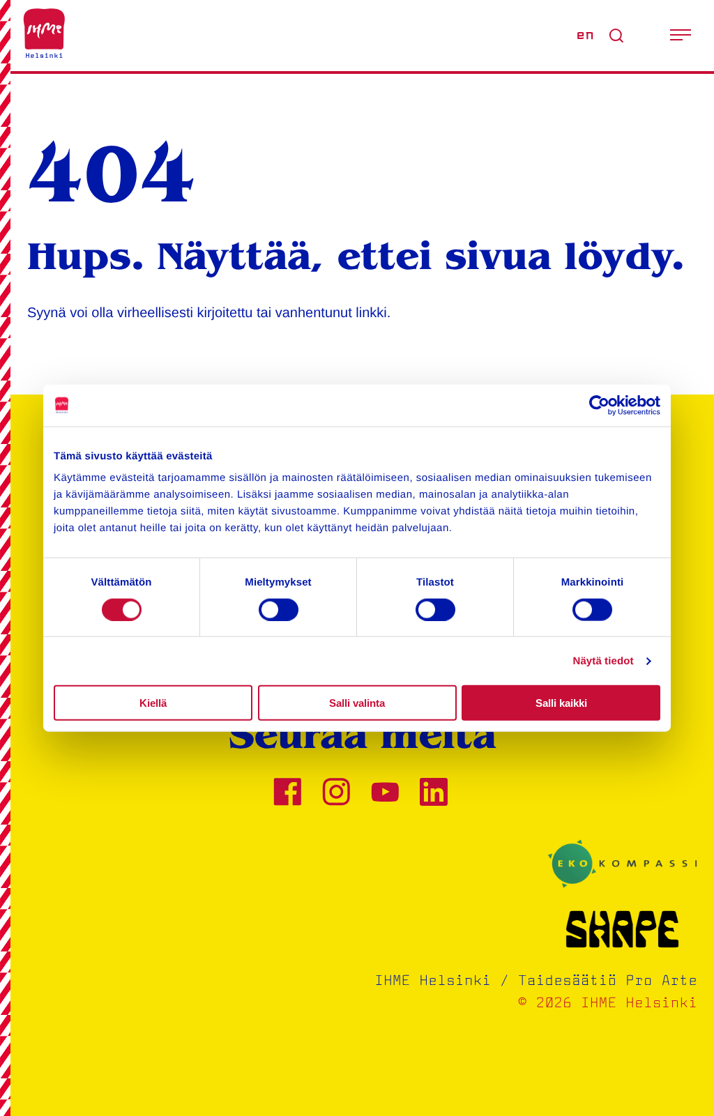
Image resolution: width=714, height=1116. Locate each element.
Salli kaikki (561, 703)
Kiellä (153, 703)
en (585, 36)
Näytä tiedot (603, 660)
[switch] (278, 609)
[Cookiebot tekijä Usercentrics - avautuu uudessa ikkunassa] (599, 405)
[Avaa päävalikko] (680, 35)
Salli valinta (357, 703)
